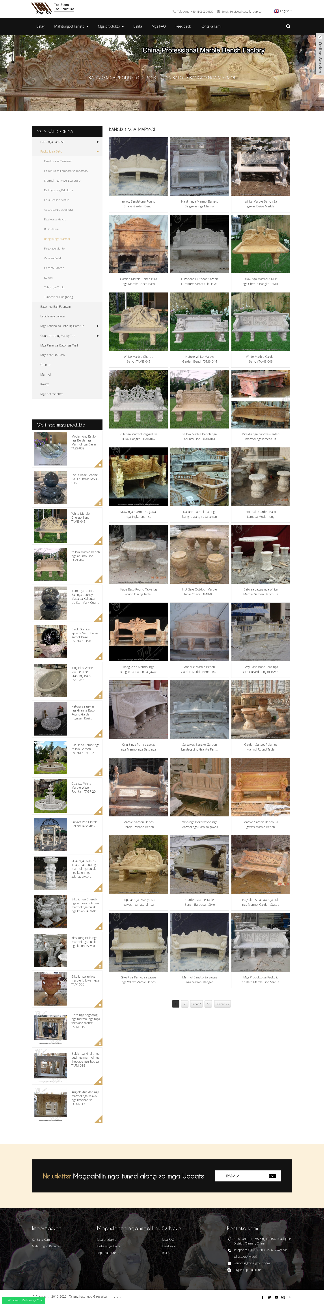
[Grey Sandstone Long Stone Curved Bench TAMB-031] (260, 632)
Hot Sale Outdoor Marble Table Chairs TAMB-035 (199, 591)
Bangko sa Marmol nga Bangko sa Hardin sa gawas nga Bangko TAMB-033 (138, 669)
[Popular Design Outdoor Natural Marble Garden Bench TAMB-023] (138, 864)
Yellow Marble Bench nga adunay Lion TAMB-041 (85, 556)
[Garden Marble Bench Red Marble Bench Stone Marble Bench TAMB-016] (138, 244)
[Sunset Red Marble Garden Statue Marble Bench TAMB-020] (260, 864)
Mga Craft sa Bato (52, 355)
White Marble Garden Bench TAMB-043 (260, 358)
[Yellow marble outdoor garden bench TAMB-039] (138, 476)
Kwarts (45, 384)
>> (208, 1004)
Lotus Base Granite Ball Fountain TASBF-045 (85, 479)
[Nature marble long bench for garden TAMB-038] (199, 476)
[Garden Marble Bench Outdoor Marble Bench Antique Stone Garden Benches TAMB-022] (199, 166)
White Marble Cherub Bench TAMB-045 (81, 517)
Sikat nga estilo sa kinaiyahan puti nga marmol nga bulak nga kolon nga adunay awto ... (84, 869)
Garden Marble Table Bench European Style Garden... (199, 902)
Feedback (183, 26)
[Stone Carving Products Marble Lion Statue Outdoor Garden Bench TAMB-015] (260, 942)
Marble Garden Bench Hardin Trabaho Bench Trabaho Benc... (138, 825)
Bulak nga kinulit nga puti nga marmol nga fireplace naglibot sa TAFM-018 (85, 1059)
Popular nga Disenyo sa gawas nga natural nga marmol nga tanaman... (139, 902)
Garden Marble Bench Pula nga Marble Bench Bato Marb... (138, 282)
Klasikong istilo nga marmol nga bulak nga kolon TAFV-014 (84, 942)
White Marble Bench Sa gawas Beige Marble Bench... (261, 204)
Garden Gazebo (54, 268)
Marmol (45, 374)
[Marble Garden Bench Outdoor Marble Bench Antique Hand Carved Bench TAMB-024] (260, 787)
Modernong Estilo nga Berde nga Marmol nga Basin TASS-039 (83, 442)
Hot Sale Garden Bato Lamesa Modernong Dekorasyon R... (261, 514)
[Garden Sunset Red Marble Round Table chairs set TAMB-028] (260, 709)
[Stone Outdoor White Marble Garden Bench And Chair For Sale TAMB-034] (260, 554)
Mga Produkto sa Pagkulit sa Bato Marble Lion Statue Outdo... (260, 980)
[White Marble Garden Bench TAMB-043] (260, 321)
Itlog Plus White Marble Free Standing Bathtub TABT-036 (83, 674)
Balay (40, 26)
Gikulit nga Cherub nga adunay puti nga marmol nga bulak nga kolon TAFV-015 (85, 905)
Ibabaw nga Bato (108, 1246)
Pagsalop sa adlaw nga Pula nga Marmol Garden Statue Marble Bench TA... (260, 902)
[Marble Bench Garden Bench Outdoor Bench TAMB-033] (138, 632)
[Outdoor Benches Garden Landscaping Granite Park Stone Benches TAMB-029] (199, 709)
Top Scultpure (106, 1253)
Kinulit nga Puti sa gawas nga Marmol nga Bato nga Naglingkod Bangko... (138, 747)
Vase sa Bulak (52, 258)
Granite (45, 365)
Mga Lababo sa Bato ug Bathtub (62, 326)
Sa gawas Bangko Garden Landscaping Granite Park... (199, 746)
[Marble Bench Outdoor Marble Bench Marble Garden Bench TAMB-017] (199, 942)
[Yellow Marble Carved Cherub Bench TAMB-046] (260, 244)
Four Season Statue (56, 200)
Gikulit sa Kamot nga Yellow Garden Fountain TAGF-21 (85, 749)
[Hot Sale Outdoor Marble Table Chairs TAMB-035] (199, 554)
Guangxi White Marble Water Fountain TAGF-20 (83, 787)
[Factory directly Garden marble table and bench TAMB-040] (260, 399)
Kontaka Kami (211, 26)
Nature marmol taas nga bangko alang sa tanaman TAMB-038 (199, 514)
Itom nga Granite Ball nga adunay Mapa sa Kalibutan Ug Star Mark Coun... (85, 597)
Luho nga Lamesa (52, 142)
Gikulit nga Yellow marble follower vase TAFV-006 (85, 980)
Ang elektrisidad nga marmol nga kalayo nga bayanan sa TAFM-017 (85, 1098)
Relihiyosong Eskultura (58, 190)
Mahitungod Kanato (69, 26)
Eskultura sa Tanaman (58, 161)
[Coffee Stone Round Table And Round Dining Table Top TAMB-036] (138, 554)
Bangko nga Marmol (212, 77)
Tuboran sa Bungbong (58, 297)
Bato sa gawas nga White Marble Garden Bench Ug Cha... (260, 592)
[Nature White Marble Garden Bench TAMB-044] (199, 321)
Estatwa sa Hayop (55, 219)
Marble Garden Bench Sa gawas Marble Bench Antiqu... (261, 825)
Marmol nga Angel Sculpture (62, 181)
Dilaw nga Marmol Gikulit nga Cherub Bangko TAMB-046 (260, 282)
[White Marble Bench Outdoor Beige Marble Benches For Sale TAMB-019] (260, 166)
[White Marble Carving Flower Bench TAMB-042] (138, 399)
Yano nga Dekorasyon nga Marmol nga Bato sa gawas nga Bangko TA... (199, 825)
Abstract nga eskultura (58, 210)
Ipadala (232, 1176)
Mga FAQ (159, 26)
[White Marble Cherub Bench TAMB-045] (138, 321)
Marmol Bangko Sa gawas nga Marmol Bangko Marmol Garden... (199, 980)
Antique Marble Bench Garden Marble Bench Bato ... (199, 669)
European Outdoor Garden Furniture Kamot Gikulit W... (199, 281)
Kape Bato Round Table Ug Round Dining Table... (138, 591)
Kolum (48, 277)
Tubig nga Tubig (54, 287)
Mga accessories (51, 394)
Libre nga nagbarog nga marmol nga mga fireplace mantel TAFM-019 (85, 1021)
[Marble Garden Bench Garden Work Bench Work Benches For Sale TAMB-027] (138, 787)
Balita (137, 26)
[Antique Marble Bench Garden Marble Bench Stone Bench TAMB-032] (199, 632)
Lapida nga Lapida (52, 316)
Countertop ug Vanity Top (57, 335)
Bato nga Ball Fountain (55, 306)
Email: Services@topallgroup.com (243, 11)
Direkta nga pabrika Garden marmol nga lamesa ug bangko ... (260, 437)
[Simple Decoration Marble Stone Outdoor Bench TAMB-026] (199, 787)
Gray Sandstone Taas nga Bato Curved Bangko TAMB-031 (260, 669)
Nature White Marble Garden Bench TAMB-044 (199, 358)
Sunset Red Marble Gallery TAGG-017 (84, 824)
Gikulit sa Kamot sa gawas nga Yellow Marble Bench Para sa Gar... (138, 980)
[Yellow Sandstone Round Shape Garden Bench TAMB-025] (138, 166)
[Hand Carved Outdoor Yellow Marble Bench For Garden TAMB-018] (138, 942)
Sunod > (196, 1004)
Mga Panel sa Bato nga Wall (59, 345)
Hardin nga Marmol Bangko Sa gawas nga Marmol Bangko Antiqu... (199, 204)
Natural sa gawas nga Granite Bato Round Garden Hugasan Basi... (83, 712)
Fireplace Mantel (54, 248)
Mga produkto (109, 26)
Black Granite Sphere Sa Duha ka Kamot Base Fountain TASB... (84, 635)
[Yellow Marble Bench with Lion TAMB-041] (199, 399)
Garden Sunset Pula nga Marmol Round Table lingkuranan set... (260, 747)
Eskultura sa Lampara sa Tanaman (66, 171)
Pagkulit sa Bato (164, 77)
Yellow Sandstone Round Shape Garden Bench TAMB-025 (138, 204)
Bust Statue (51, 229)
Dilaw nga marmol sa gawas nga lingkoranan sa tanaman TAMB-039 (138, 514)
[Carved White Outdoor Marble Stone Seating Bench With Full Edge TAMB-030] (138, 709)
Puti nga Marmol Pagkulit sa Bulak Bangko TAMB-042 (138, 436)
